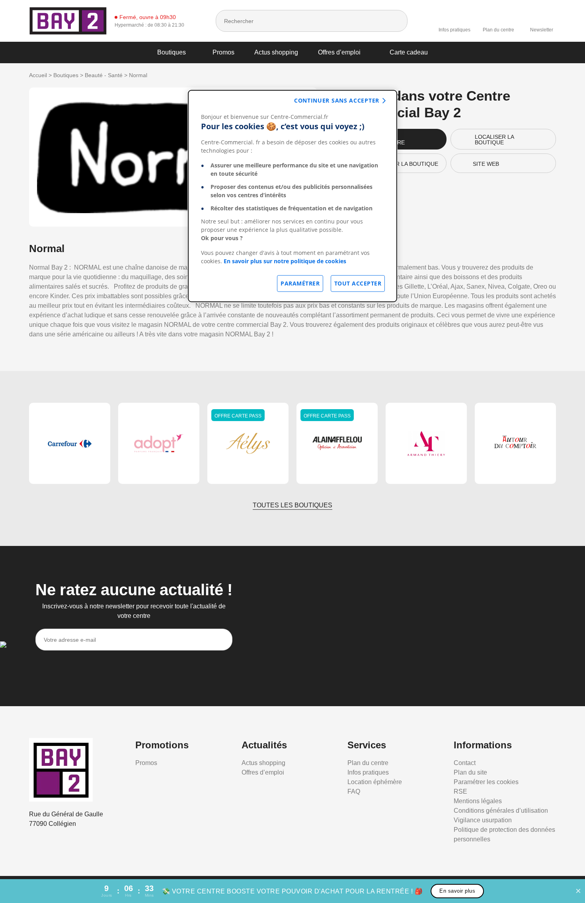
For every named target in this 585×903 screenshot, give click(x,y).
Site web (486, 164)
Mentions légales (478, 801)
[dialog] (292, 196)
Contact (465, 762)
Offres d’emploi (339, 52)
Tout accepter (358, 283)
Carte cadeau (409, 52)
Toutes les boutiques (292, 505)
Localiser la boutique (494, 140)
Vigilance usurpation (483, 820)
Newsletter (541, 30)
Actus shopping (276, 52)
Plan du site (470, 772)
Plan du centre (498, 30)
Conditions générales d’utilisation (501, 810)
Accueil (38, 75)
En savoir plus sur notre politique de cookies (285, 261)
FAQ (353, 791)
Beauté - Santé (104, 75)
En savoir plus (457, 891)
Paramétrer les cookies (486, 782)
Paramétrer (300, 283)
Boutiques (171, 52)
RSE (460, 791)
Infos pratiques (454, 30)
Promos (223, 52)
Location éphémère (374, 782)
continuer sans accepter (336, 100)
